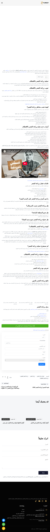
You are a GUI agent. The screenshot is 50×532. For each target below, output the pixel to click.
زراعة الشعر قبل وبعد (20, 513)
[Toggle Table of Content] (45, 77)
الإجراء (44, 357)
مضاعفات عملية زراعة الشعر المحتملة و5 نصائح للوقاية (35, 104)
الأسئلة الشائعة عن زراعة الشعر (18, 515)
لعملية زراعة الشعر (33, 309)
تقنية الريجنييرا (43, 316)
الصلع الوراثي (39, 273)
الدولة (44, 351)
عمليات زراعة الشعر (40, 260)
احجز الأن (42, 364)
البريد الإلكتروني (42, 346)
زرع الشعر (7, 70)
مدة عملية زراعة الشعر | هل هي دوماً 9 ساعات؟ (36, 251)
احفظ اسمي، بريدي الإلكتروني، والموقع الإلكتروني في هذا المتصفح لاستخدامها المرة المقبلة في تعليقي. (25, 476)
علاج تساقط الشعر (23, 71)
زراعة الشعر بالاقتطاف (44, 378)
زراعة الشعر (32, 376)
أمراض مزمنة (30, 233)
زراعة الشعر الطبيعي (8, 90)
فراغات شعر (41, 188)
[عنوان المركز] (36, 515)
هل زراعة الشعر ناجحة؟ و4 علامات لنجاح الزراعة (36, 180)
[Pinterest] (2, 377)
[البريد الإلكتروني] (36, 510)
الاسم (44, 334)
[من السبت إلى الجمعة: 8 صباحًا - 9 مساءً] (36, 520)
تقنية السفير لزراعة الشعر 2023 (39, 330)
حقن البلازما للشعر (42, 313)
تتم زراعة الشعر (45, 228)
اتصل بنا (22, 511)
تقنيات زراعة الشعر (40, 376)
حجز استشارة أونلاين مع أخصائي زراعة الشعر (15, 517)
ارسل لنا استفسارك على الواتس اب (24, 325)
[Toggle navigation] (9, 3)
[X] (5, 377)
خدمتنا (23, 509)
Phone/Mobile (42, 340)
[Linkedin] (7, 378)
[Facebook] (7, 377)
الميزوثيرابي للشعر (40, 314)
